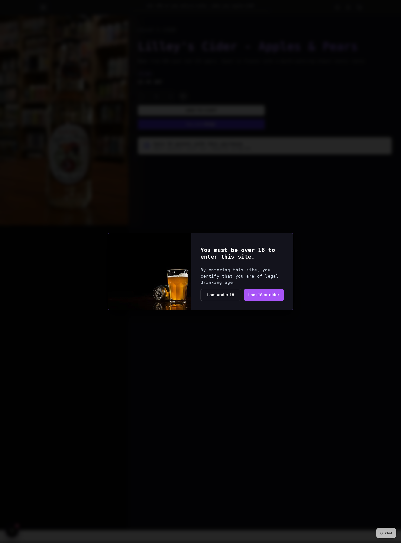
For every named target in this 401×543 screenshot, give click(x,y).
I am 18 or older (263, 295)
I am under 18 (220, 295)
